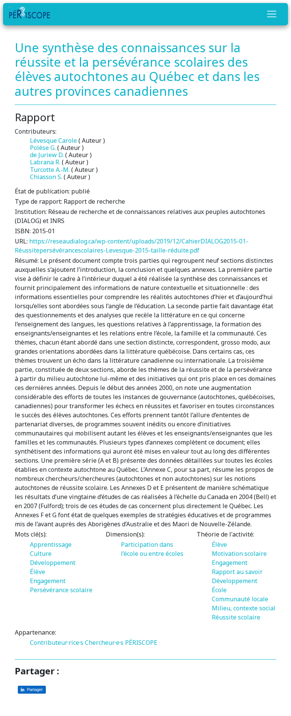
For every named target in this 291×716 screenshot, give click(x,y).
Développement (52, 562)
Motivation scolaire (239, 553)
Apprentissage (51, 544)
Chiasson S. (46, 177)
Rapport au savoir (237, 572)
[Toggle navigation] (271, 14)
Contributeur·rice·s (56, 642)
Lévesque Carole (53, 140)
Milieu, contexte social (243, 608)
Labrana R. (45, 162)
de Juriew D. (47, 155)
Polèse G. (43, 148)
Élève (37, 572)
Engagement (48, 581)
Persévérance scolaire (61, 590)
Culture (41, 553)
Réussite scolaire (236, 617)
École (219, 590)
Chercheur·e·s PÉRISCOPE (121, 642)
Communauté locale (240, 599)
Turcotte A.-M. (50, 169)
